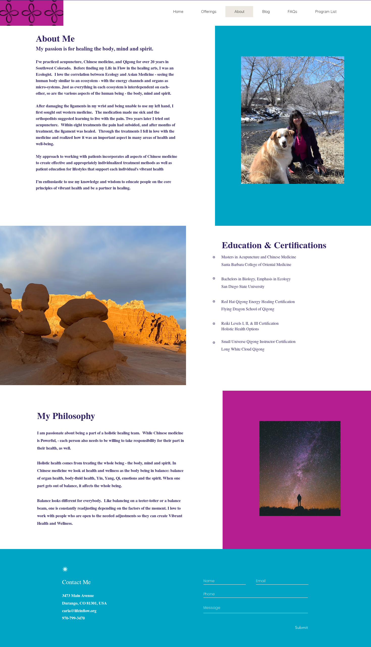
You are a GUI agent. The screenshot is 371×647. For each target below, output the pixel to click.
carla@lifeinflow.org (79, 610)
